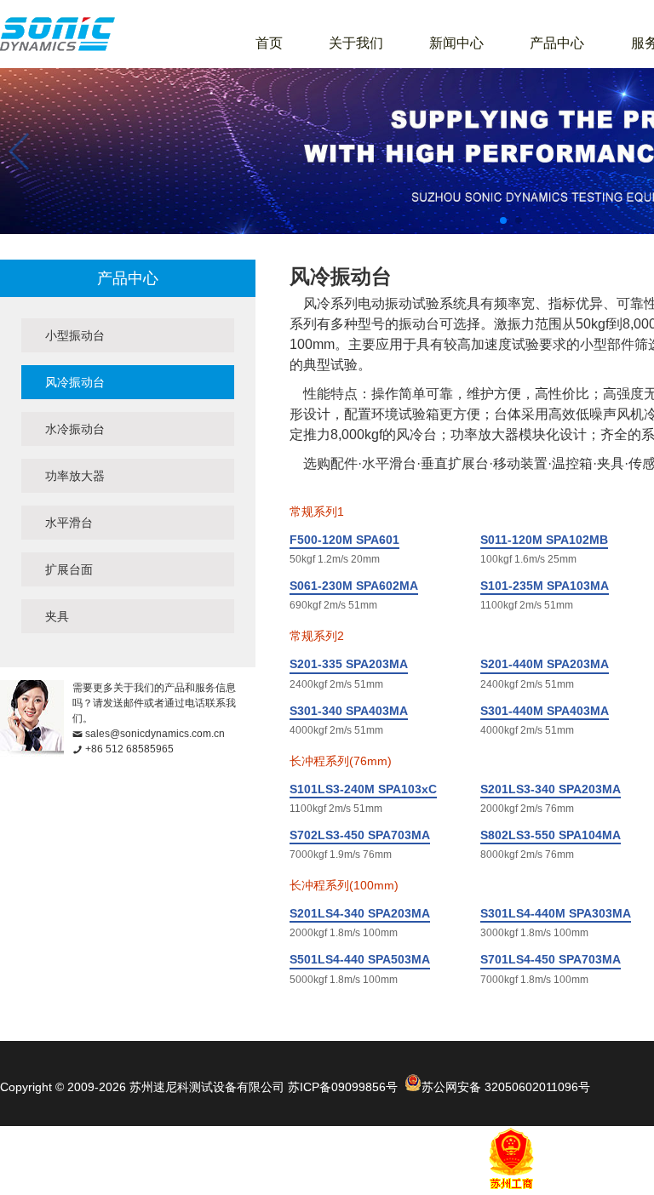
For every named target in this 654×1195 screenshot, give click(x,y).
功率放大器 (75, 476)
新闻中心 (456, 43)
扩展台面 (69, 569)
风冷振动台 (75, 382)
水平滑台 (69, 522)
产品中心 (557, 43)
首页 (269, 43)
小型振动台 (75, 335)
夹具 (57, 616)
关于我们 (356, 43)
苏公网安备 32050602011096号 (506, 1087)
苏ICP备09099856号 (343, 1087)
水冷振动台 (75, 429)
